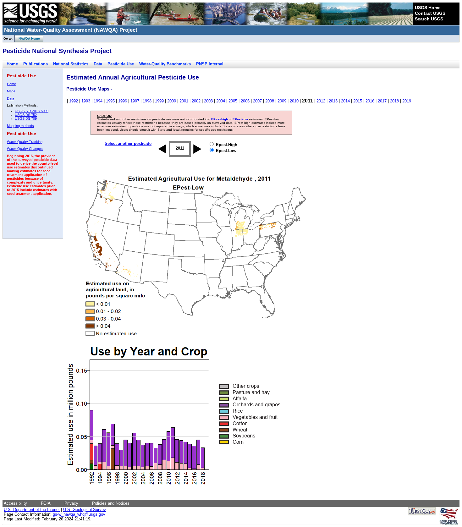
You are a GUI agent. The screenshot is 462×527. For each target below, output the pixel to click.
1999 (159, 101)
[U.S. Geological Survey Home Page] (30, 23)
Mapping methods (20, 126)
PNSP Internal (209, 64)
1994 (98, 101)
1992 (73, 101)
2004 (220, 101)
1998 (147, 101)
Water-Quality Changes (25, 149)
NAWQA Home (27, 38)
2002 (196, 101)
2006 (245, 101)
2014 (345, 101)
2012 (320, 101)
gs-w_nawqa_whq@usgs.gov (79, 514)
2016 (370, 101)
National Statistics (70, 64)
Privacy (71, 503)
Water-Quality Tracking (24, 142)
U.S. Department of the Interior (32, 509)
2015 (357, 101)
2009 (282, 101)
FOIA (46, 503)
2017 (382, 101)
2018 (394, 101)
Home (12, 64)
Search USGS (429, 18)
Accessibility (15, 503)
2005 (232, 101)
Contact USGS (430, 13)
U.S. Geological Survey (84, 509)
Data (98, 64)
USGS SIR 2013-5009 (31, 111)
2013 (333, 101)
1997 (134, 101)
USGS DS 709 (26, 118)
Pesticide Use (120, 64)
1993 (85, 101)
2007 (257, 101)
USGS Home (428, 7)
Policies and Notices (110, 503)
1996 (122, 101)
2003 (208, 101)
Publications (35, 64)
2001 (183, 101)
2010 (294, 101)
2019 (406, 101)
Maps (11, 91)
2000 (171, 101)
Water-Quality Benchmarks (165, 64)
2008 (269, 101)
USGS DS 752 (26, 115)
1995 (110, 101)
